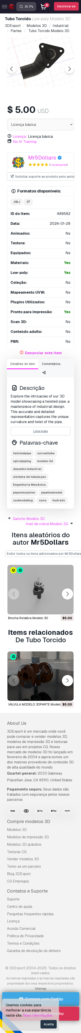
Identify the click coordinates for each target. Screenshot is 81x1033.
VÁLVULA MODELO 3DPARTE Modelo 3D (37, 704)
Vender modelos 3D (23, 859)
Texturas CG (17, 852)
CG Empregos (18, 881)
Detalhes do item (22, 364)
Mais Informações (38, 1015)
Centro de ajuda (19, 906)
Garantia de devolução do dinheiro (34, 950)
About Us (16, 723)
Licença (13, 921)
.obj (16, 202)
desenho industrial (27, 469)
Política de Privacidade (25, 936)
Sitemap (40, 989)
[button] (67, 594)
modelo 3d (45, 461)
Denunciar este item (43, 353)
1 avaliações (58, 165)
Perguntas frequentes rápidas (30, 914)
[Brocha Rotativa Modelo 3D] (40, 589)
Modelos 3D (17, 829)
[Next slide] (69, 69)
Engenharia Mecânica (29, 485)
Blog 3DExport (19, 873)
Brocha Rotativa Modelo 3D (28, 618)
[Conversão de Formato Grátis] (28, 202)
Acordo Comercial (21, 928)
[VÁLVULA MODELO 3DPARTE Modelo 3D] (40, 676)
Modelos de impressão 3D (28, 837)
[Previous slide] (11, 69)
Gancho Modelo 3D (29, 518)
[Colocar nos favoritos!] (67, 608)
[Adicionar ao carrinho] (58, 608)
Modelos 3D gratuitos (24, 844)
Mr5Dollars (42, 157)
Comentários (51, 364)
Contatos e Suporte (27, 891)
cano (42, 500)
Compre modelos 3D (28, 821)
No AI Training (24, 141)
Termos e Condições (23, 943)
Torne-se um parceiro (24, 866)
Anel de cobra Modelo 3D (47, 524)
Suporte (13, 899)
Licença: (20, 136)
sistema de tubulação (29, 477)
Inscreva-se (66, 6)
